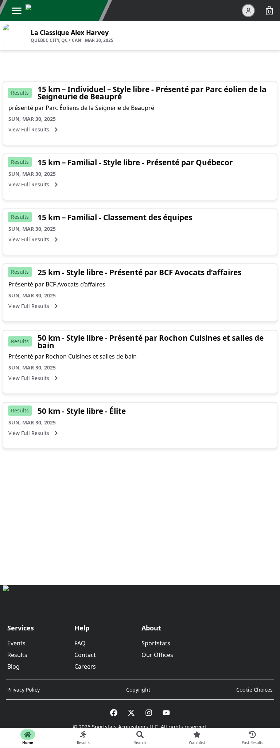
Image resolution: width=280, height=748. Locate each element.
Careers (85, 666)
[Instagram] (148, 712)
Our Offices (157, 655)
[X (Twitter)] (131, 712)
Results (17, 655)
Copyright (138, 689)
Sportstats (155, 643)
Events (16, 643)
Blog (13, 666)
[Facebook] (113, 712)
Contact (85, 655)
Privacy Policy (23, 689)
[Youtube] (166, 712)
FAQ (80, 643)
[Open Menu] (16, 10)
